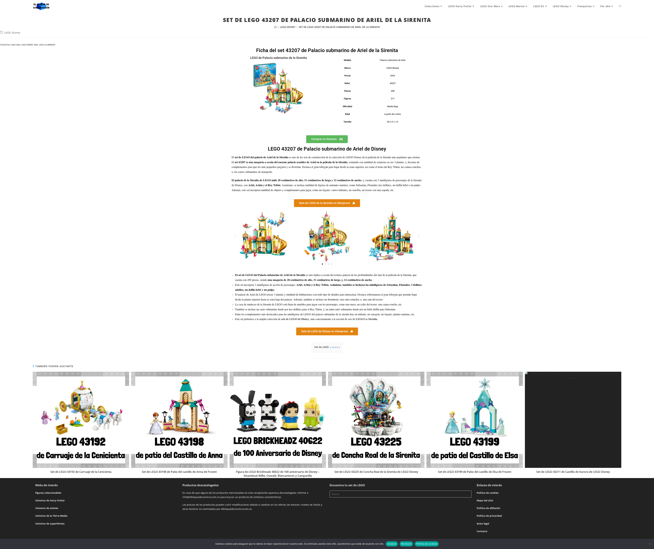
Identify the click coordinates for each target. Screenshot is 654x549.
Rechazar (406, 543)
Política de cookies (488, 492)
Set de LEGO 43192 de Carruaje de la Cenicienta (80, 472)
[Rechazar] (649, 544)
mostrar (334, 347)
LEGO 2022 (15, 44)
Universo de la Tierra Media (51, 515)
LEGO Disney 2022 (29, 44)
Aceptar (391, 543)
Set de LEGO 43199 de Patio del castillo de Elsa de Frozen (474, 472)
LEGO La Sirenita (47, 44)
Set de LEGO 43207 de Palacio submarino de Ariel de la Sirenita (339, 27)
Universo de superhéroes (50, 523)
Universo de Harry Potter (50, 500)
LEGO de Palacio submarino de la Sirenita (278, 58)
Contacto (482, 531)
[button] (235, 236)
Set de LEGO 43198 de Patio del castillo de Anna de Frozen (179, 472)
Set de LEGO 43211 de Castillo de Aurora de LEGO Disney (573, 472)
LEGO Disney (12, 32)
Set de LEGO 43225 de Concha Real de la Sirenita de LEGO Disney (376, 472)
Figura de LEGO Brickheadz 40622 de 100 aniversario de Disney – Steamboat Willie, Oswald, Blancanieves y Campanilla (278, 473)
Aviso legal (483, 523)
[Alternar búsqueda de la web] (620, 6)
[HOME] (275, 27)
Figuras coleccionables (48, 492)
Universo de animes (46, 508)
